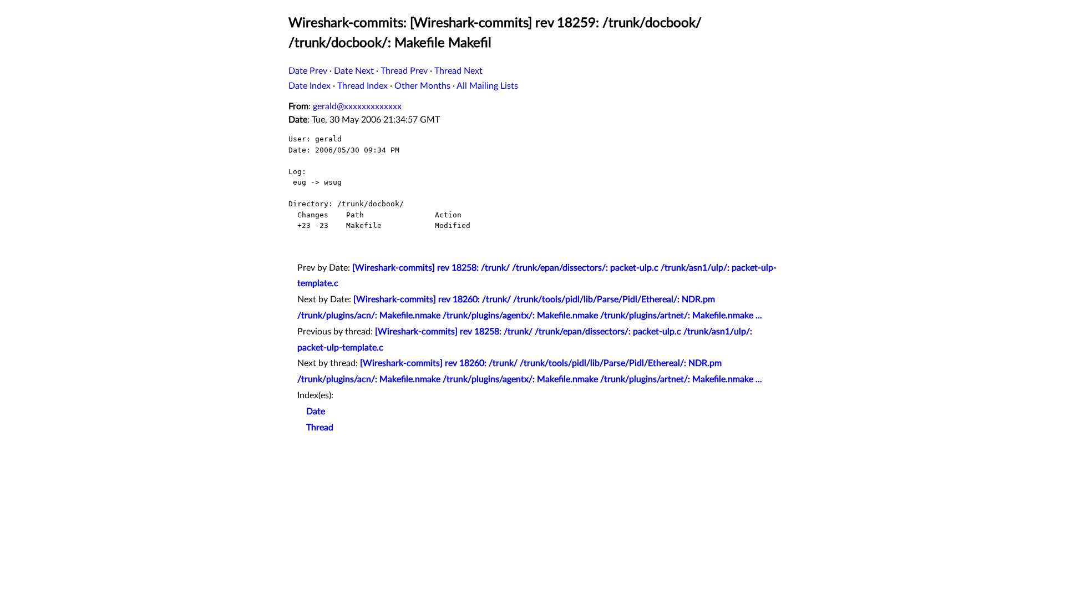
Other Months (422, 86)
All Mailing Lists (487, 86)
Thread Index (362, 86)
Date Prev (307, 71)
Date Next (354, 71)
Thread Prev (404, 71)
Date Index (309, 86)
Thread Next (458, 71)
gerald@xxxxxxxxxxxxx (357, 106)
